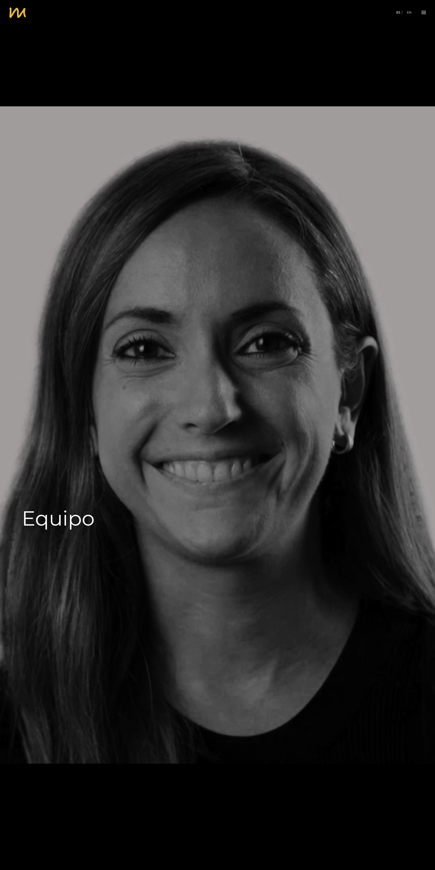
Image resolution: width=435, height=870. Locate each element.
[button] (423, 12)
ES (398, 12)
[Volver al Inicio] (17, 12)
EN (409, 12)
